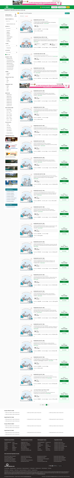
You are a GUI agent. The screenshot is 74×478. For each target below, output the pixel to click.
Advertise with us (34, 470)
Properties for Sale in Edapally (59, 447)
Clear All (26, 16)
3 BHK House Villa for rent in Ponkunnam (12, 425)
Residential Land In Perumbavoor (9, 460)
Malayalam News (13, 468)
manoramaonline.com (27, 476)
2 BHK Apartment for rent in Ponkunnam (56, 432)
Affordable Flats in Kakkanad (25, 444)
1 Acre (37, 26)
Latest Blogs (11, 470)
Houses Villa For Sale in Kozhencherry (60, 460)
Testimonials (16, 470)
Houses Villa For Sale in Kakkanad (26, 457)
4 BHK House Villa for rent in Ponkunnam (12, 427)
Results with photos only (11, 23)
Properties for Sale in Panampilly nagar (60, 446)
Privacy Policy (61, 476)
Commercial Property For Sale (42, 461)
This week (8, 125)
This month (9, 127)
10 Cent (37, 114)
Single (8, 86)
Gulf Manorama (38, 468)
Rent (7, 81)
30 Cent (37, 165)
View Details (64, 29)
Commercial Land (10, 60)
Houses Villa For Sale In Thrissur (59, 456)
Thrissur (13, 446)
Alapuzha (6, 443)
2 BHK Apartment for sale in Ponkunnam (56, 419)
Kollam (13, 442)
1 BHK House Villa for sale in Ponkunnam (34, 412)
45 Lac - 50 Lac (9, 110)
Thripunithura (48, 448)
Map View (67, 13)
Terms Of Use (66, 476)
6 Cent (37, 315)
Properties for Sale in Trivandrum (59, 443)
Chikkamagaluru (9, 36)
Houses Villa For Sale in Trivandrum (10, 456)
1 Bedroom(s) (9, 96)
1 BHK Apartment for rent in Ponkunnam (34, 432)
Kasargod (14, 450)
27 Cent (37, 98)
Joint (7, 87)
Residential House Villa (10, 61)
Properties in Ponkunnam (11, 206)
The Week (49, 468)
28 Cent (37, 148)
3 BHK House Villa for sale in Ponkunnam (12, 412)
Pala (38, 447)
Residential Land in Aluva (41, 457)
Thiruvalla (39, 448)
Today (8, 124)
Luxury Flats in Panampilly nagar (26, 450)
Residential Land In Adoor (25, 461)
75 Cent (37, 198)
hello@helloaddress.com (41, 473)
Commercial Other (10, 68)
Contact (64, 27)
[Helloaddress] (9, 7)
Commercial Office (10, 66)
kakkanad (47, 444)
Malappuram (14, 447)
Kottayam (8, 30)
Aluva (46, 443)
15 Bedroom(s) (9, 105)
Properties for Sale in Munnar (59, 450)
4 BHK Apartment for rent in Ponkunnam (12, 434)
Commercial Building (10, 64)
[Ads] (37, 2)
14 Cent (37, 396)
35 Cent (37, 298)
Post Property (54, 7)
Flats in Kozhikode (24, 447)
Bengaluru (8, 33)
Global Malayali (44, 468)
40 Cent (37, 181)
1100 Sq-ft (53, 44)
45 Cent (37, 132)
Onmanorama (19, 468)
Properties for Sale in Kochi (58, 442)
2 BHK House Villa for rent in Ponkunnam (56, 425)
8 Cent (37, 331)
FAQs (69, 476)
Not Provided (9, 109)
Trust (7, 90)
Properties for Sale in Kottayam (59, 444)
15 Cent (37, 214)
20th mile (8, 54)
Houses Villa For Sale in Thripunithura (60, 457)
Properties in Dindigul (10, 201)
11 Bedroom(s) (9, 99)
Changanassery (40, 444)
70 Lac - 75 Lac (9, 120)
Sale (7, 78)
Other (8, 89)
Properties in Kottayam (10, 191)
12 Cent (37, 363)
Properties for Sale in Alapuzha (59, 448)
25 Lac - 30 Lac (9, 115)
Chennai (8, 35)
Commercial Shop (10, 69)
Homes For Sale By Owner (8, 457)
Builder (8, 74)
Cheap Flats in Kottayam (25, 448)
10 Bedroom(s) (9, 97)
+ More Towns (48, 450)
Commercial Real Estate (58, 461)
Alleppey (8, 32)
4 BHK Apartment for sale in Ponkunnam (12, 421)
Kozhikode (6, 448)
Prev (43, 404)
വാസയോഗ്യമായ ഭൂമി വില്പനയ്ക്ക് (41, 390)
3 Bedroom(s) (9, 94)
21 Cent (37, 59)
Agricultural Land (9, 63)
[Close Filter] (18, 13)
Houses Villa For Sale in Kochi (25, 456)
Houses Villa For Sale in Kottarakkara (27, 460)
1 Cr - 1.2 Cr (8, 112)
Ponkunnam (9, 47)
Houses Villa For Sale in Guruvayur (59, 458)
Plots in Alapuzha (24, 446)
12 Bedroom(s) (9, 101)
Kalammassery (48, 446)
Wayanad (14, 448)
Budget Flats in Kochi (24, 442)
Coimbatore (9, 38)
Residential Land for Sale (39, 19)
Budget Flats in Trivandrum (25, 443)
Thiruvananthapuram (7, 442)
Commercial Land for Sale (39, 53)
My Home (29, 470)
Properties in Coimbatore (11, 199)
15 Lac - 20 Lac (9, 114)
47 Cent (37, 348)
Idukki (13, 444)
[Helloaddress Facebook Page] (49, 466)
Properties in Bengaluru (10, 194)
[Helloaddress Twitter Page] (50, 466)
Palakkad (5, 447)
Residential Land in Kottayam (42, 456)
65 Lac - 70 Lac (9, 118)
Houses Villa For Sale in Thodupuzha (10, 461)
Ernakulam (8, 41)
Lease (8, 80)
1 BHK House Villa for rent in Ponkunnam (34, 425)
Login (68, 7)
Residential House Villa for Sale (40, 37)
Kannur (5, 450)
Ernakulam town (48, 442)
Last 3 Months (9, 129)
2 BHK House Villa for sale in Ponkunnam (56, 412)
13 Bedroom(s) (9, 102)
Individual (8, 73)
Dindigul (8, 40)
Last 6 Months (9, 130)
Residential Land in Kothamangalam (43, 458)
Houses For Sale (23, 458)
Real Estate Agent (40, 460)
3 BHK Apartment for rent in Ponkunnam (12, 432)
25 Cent (37, 265)
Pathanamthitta (14, 443)
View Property (46, 23)
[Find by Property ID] (16, 21)
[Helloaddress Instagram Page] (52, 466)
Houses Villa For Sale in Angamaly (9, 458)
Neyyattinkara (40, 450)
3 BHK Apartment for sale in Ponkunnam (12, 419)
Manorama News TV (26, 468)
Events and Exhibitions (23, 470)
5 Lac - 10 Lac (9, 117)
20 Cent (37, 75)
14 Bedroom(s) (9, 104)
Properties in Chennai (10, 196)
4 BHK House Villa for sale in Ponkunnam (12, 414)
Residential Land (9, 58)
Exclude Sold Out (10, 133)
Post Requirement (62, 7)
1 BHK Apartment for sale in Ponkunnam (34, 419)
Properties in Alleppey (10, 193)
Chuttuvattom (32, 468)
